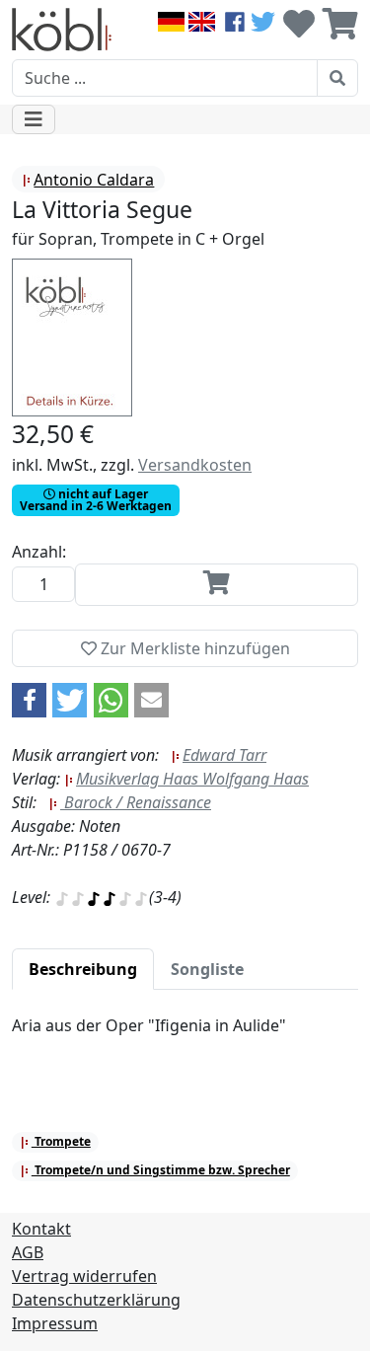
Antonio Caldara (94, 179)
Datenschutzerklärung (96, 1300)
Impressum (55, 1323)
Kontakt (41, 1228)
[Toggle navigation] (33, 119)
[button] (29, 700)
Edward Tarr (224, 755)
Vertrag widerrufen (84, 1276)
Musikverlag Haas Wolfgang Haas (192, 778)
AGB (27, 1252)
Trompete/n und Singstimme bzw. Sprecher (161, 1170)
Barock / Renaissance (135, 802)
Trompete (61, 1141)
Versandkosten (195, 465)
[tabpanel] (185, 1037)
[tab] (83, 969)
